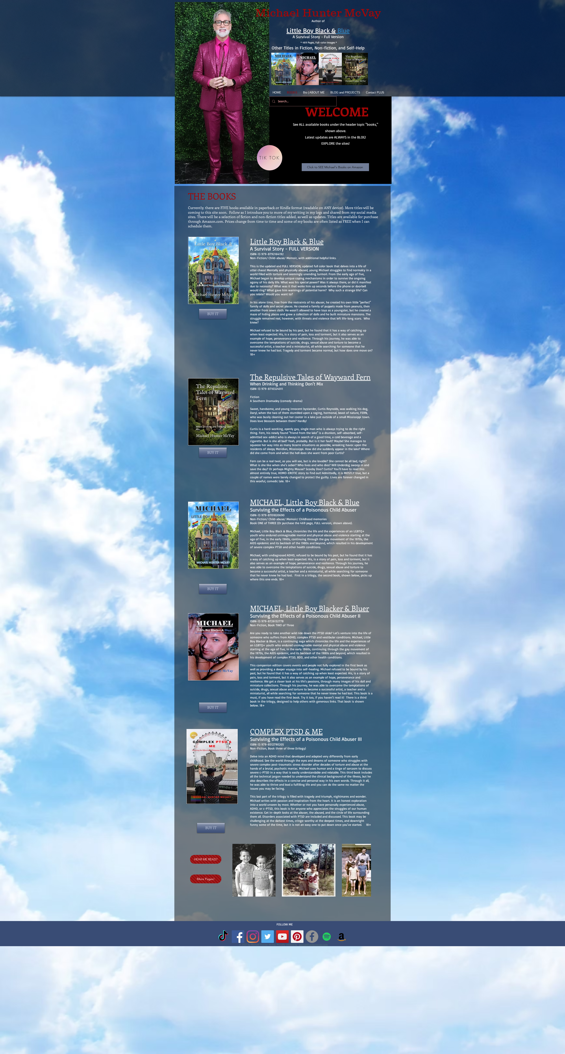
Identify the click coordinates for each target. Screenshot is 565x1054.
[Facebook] (312, 936)
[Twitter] (267, 936)
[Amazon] (341, 936)
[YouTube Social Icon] (282, 936)
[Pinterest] (297, 936)
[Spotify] (326, 936)
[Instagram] (253, 936)
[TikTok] (223, 936)
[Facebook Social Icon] (238, 936)
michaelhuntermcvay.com (313, 944)
